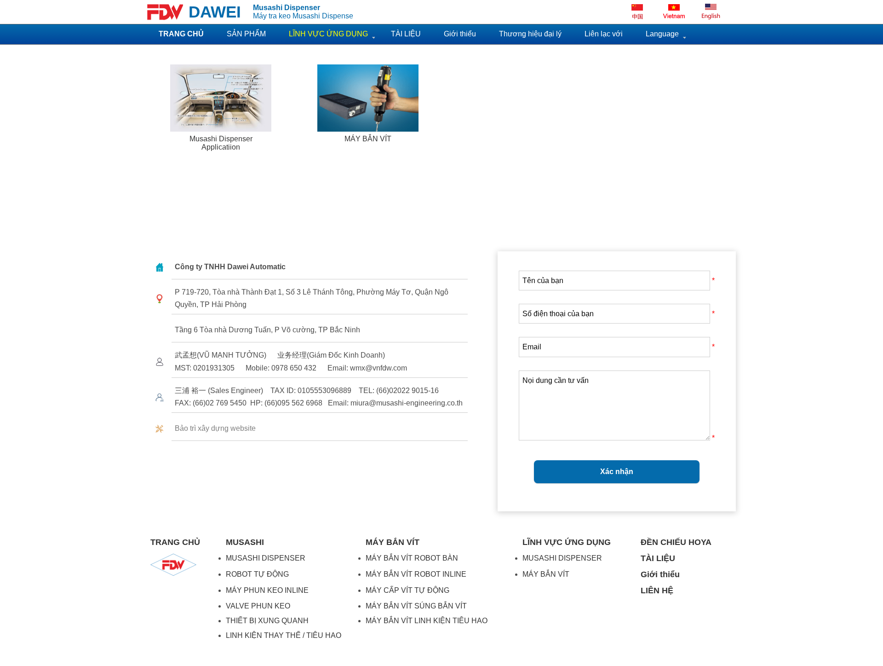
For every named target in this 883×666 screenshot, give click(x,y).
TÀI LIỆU (406, 34)
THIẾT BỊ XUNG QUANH (267, 621)
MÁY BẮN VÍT (545, 574)
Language (662, 34)
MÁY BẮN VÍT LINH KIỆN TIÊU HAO (426, 621)
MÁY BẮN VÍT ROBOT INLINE (416, 574)
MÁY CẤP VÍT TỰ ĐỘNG (407, 590)
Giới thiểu (460, 34)
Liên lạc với (604, 34)
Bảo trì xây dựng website (215, 428)
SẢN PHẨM (246, 34)
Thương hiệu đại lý (530, 34)
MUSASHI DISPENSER (265, 558)
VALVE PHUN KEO (258, 606)
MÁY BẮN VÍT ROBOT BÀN (412, 558)
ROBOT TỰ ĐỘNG (257, 574)
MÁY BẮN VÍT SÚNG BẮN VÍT (416, 606)
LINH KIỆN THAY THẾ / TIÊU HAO (283, 635)
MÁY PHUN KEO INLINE (267, 590)
